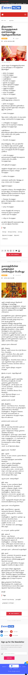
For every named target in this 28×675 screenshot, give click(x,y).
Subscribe (9, 658)
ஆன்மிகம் (11, 20)
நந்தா (17, 38)
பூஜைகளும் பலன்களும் (8, 603)
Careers (24, 666)
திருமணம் (16, 235)
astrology (20, 232)
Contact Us (15, 668)
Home (4, 20)
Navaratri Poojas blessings (8, 599)
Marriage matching (12, 232)
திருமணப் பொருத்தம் (7, 235)
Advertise (19, 666)
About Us (4, 666)
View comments (14, 254)
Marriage (4, 232)
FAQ (11, 668)
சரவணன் (18, 275)
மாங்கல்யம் (5, 239)
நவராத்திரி (18, 599)
